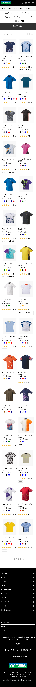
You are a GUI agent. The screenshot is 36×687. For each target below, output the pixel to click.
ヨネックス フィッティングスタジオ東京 (18, 650)
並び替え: (6, 34)
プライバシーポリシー (22, 674)
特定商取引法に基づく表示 (19, 676)
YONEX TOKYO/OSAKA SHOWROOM (18, 656)
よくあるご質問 (26, 672)
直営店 (18, 644)
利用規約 (10, 674)
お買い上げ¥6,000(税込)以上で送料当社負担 (17, 8)
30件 (17, 34)
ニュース (6, 672)
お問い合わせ (15, 672)
